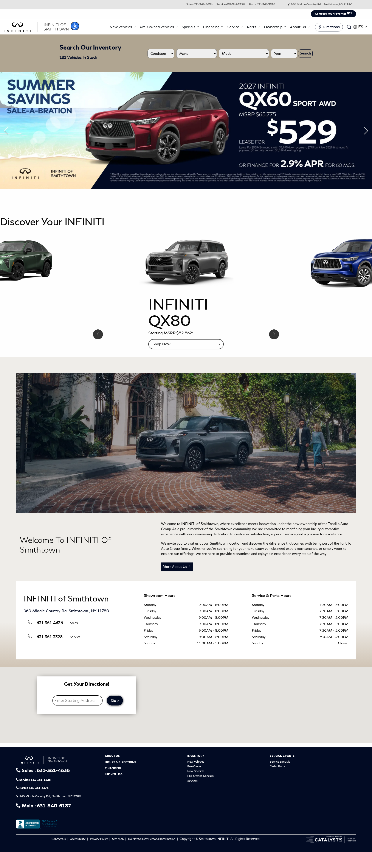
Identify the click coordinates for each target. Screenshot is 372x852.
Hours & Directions (120, 761)
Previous (6, 130)
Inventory (195, 755)
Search (305, 53)
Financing (113, 768)
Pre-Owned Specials (200, 775)
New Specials (195, 771)
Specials (192, 780)
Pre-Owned (195, 766)
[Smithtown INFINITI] (36, 26)
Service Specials (280, 761)
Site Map (118, 838)
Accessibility (78, 838)
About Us (112, 755)
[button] (75, 26)
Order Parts (277, 766)
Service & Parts (282, 755)
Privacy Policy (99, 838)
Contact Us (58, 838)
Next (366, 130)
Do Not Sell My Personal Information (152, 838)
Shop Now (161, 344)
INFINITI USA (114, 774)
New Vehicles (195, 761)
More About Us (175, 566)
